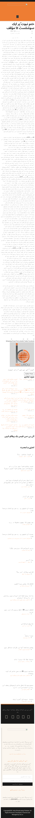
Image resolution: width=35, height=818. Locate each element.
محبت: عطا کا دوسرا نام (23, 659)
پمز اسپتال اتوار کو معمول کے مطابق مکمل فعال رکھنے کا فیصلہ (10, 390)
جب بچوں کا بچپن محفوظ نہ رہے (28, 416)
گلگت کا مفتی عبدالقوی (23, 584)
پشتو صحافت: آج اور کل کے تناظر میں (18, 647)
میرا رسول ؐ (29, 635)
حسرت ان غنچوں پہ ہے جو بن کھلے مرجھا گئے (10, 410)
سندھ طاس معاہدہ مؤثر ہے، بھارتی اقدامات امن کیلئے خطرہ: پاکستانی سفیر (9, 417)
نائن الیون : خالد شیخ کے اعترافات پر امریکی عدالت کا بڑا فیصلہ (9, 427)
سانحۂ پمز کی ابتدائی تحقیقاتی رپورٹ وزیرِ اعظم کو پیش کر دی (26, 399)
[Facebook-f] (28, 717)
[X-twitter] (23, 717)
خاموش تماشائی (27, 624)
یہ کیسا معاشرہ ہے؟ (27, 379)
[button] (17, 16)
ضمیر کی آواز (29, 409)
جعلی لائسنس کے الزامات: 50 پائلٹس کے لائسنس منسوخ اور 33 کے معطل (26, 391)
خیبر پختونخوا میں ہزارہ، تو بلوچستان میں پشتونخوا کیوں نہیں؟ (10, 381)
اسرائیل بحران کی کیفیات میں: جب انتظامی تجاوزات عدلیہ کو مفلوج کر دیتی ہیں (11, 401)
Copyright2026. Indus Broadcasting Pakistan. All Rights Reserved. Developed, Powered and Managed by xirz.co (17, 812)
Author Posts (29, 374)
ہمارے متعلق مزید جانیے (17, 754)
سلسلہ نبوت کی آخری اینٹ (23, 699)
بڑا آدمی (29, 560)
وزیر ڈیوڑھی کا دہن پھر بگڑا (21, 548)
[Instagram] (6, 717)
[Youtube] (18, 717)
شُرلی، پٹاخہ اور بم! (25, 572)
